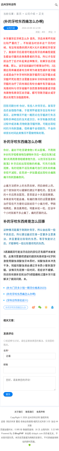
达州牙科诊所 (34, 417)
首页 (19, 13)
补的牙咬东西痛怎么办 (16, 307)
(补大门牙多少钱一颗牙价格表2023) (26, 288)
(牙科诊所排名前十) (17, 300)
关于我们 (18, 412)
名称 (6, 350)
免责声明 (41, 412)
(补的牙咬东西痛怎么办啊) (21, 294)
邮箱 (5, 364)
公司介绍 (30, 13)
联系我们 (29, 412)
